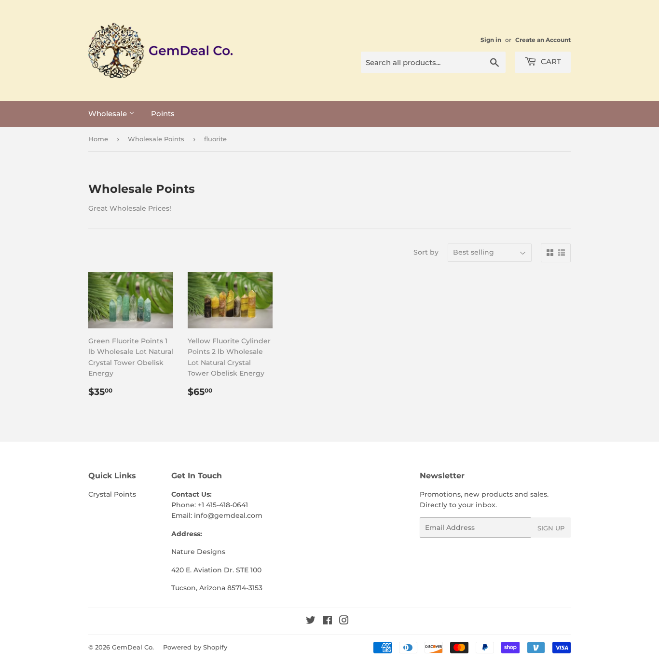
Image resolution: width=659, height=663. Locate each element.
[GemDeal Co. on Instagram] (344, 621)
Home (98, 139)
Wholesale (108, 113)
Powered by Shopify (195, 647)
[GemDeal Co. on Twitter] (311, 621)
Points (163, 113)
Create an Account (543, 39)
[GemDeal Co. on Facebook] (327, 621)
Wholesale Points (156, 139)
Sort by (426, 252)
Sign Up (550, 528)
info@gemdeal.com (228, 515)
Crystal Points (112, 494)
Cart (550, 61)
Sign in (491, 39)
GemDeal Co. (133, 647)
